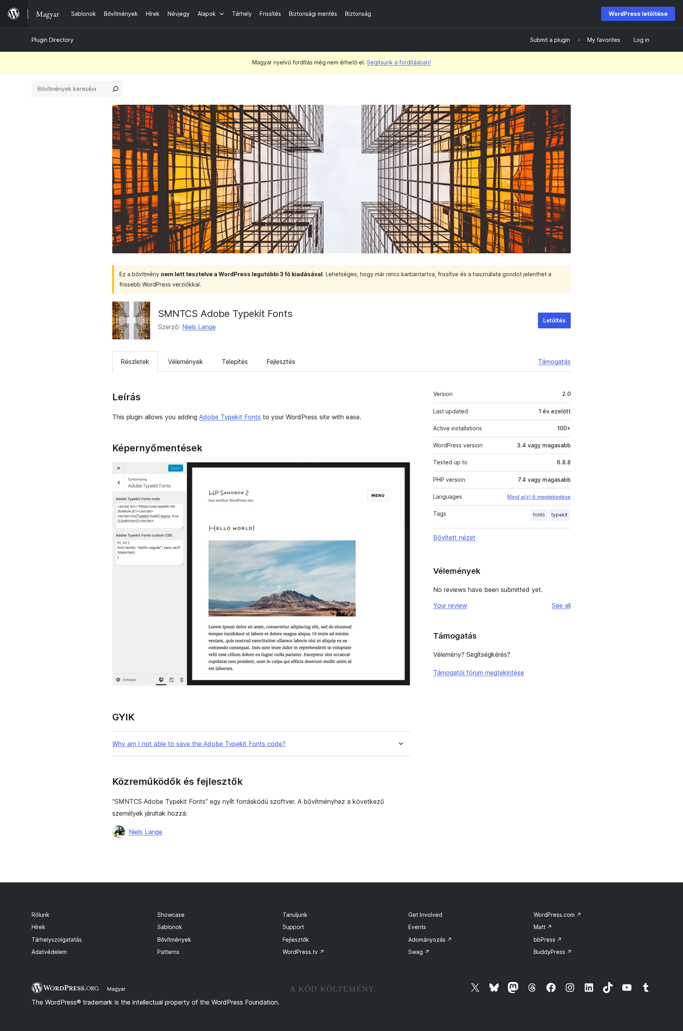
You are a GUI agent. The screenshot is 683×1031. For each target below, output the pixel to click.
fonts (539, 515)
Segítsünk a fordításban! (399, 62)
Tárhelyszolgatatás (57, 939)
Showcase (171, 914)
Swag (419, 951)
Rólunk (40, 914)
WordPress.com (557, 914)
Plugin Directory (53, 39)
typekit (559, 515)
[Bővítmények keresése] (115, 89)
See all (561, 605)
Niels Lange (199, 327)
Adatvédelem (49, 951)
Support (293, 927)
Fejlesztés (280, 362)
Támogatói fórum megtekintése (478, 673)
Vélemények (185, 362)
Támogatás (554, 362)
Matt (543, 927)
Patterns (168, 951)
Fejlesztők (296, 939)
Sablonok (169, 927)
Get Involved (425, 914)
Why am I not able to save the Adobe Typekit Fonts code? (198, 744)
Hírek (38, 927)
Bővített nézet (454, 537)
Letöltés (554, 320)
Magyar (116, 989)
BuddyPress (553, 951)
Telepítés (235, 362)
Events (417, 927)
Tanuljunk (295, 914)
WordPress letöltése (638, 13)
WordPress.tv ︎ (304, 951)
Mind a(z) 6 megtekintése (539, 497)
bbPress (548, 939)
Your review (450, 605)
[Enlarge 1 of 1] (400, 473)
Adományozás (430, 939)
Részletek (135, 362)
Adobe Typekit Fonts (230, 417)
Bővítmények (174, 939)
